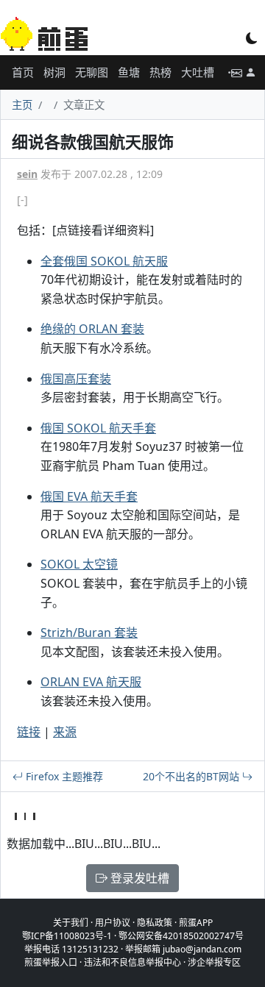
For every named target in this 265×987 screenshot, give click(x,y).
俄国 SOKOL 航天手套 (98, 428)
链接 (28, 732)
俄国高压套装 (75, 379)
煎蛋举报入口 (50, 962)
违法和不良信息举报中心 (132, 962)
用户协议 (112, 922)
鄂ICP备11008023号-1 (67, 936)
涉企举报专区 (214, 962)
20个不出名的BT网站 (192, 776)
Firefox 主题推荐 (63, 776)
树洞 (54, 72)
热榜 (160, 72)
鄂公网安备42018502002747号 (181, 936)
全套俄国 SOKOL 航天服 (104, 261)
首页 (23, 72)
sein (27, 174)
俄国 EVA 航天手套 (89, 496)
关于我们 (70, 922)
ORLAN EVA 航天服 (90, 682)
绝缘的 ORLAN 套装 (92, 329)
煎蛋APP (196, 922)
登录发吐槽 (138, 878)
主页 (22, 105)
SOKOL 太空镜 (79, 564)
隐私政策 (154, 922)
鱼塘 (129, 72)
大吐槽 (197, 72)
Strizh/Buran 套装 (89, 632)
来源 (65, 732)
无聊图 (91, 72)
